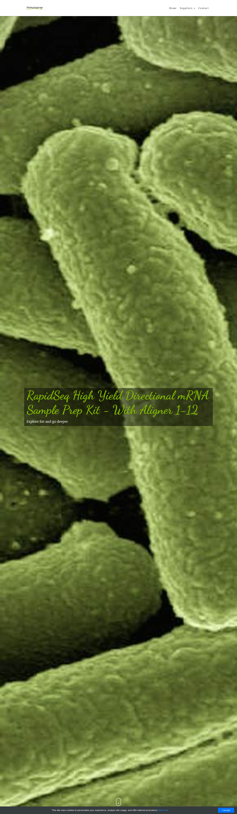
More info (163, 810)
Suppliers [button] (186, 8)
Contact (203, 8)
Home (173, 8)
